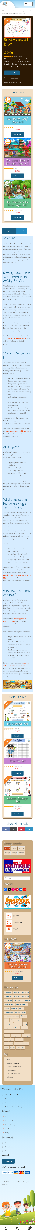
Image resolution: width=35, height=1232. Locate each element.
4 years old (7, 992)
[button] (24, 20)
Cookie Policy (10, 1125)
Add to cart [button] (18, 134)
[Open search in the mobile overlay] (17, 878)
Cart (6, 1151)
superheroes (19, 1040)
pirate (22, 1032)
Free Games (13, 11)
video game (24, 1044)
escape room (18, 1024)
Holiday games (11, 1070)
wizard (12, 1047)
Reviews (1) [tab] (21, 231)
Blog (8, 1060)
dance (24, 1012)
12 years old (26, 1000)
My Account (6, 1228)
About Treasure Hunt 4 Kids (15, 1095)
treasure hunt (8, 1044)
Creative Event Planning (14, 1067)
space (6, 1040)
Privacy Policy (10, 1121)
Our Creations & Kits (13, 1073)
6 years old (25, 992)
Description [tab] (8, 231)
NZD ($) (7, 853)
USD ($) (7, 848)
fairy (25, 1024)
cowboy (17, 1012)
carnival (6, 1008)
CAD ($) (14, 848)
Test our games (10, 1103)
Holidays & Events (24, 11)
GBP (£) (14, 853)
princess (6, 1036)
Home (6, 11)
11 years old (17, 1000)
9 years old (25, 996)
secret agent (26, 1036)
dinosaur (23, 1016)
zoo (23, 1047)
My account (9, 1143)
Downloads (9, 1147)
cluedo (21, 1008)
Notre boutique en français (14, 1107)
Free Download (12, 73)
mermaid (24, 1028)
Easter (6, 1020)
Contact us (8, 1161)
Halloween (16, 1028)
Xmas (18, 1047)
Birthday (5, 13)
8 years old (16, 996)
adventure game (9, 1004)
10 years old (8, 1000)
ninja (16, 1032)
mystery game (8, 1032)
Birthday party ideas (13, 1063)
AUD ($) (21, 848)
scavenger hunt (15, 1036)
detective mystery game (11, 1016)
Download (17, 736)
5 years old (16, 992)
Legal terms (9, 1129)
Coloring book (8, 1012)
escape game (8, 1024)
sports (12, 1040)
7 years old (7, 996)
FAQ (7, 1133)
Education (10, 1077)
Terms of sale (9, 1117)
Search (17, 1228)
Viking (6, 1047)
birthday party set (21, 1004)
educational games (16, 1020)
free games (14, 78)
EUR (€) (21, 853)
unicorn (17, 1044)
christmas (14, 1008)
